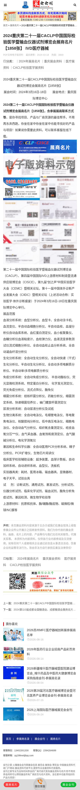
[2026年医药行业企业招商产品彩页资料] (13, 659)
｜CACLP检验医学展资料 (27, 67)
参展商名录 (22, 738)
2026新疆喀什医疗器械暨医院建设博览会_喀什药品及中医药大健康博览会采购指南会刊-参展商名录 (51, 673)
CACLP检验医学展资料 (25, 565)
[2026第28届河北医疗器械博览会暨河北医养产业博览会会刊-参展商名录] (13, 700)
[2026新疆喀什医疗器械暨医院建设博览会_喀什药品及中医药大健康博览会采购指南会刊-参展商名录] (13, 678)
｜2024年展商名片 (28, 61)
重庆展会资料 (51, 558)
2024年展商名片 (28, 558)
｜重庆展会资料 (51, 61)
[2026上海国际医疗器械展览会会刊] (13, 719)
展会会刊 (40, 738)
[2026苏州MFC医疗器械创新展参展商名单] (13, 639)
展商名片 (14, 25)
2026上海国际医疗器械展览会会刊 (49, 709)
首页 (5, 25)
